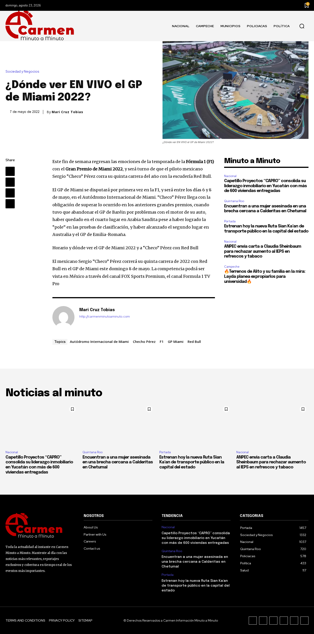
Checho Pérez (144, 341)
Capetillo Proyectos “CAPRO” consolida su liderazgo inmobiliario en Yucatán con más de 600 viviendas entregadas (265, 186)
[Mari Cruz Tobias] (63, 317)
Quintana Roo (234, 201)
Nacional (230, 176)
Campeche (232, 267)
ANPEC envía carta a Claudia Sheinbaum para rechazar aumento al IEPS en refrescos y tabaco (262, 251)
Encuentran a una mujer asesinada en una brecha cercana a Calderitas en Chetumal (118, 462)
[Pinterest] (10, 193)
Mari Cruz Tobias (67, 112)
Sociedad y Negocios (22, 71)
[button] (301, 26)
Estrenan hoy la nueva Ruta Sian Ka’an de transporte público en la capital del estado (191, 462)
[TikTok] (273, 621)
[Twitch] (284, 621)
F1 (162, 341)
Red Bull (194, 341)
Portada (230, 221)
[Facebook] (10, 171)
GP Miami (175, 341)
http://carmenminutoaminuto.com (104, 316)
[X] (10, 182)
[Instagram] (263, 621)
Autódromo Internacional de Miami (99, 341)
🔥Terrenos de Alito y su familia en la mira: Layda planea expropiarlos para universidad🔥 (264, 277)
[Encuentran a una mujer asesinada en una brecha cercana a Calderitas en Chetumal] (119, 425)
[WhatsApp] (10, 203)
